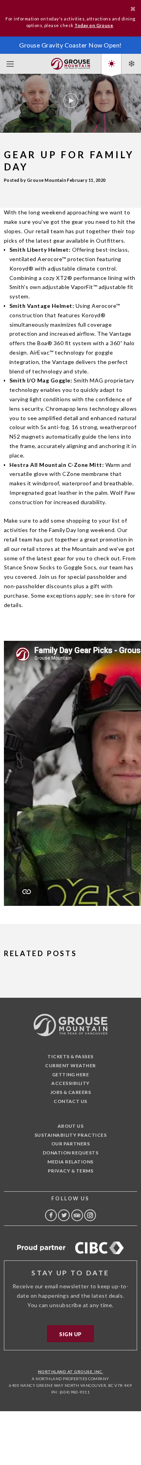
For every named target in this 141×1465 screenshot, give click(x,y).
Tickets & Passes (70, 1056)
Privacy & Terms (70, 1171)
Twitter (64, 1215)
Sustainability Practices (70, 1135)
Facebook (51, 1215)
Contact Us (70, 1101)
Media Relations (70, 1162)
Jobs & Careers (70, 1092)
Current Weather (70, 1065)
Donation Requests (70, 1153)
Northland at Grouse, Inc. (70, 1371)
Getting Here (70, 1074)
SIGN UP (70, 1334)
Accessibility (70, 1083)
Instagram (90, 1215)
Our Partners (70, 1144)
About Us (71, 1126)
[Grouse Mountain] (70, 62)
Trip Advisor (77, 1215)
